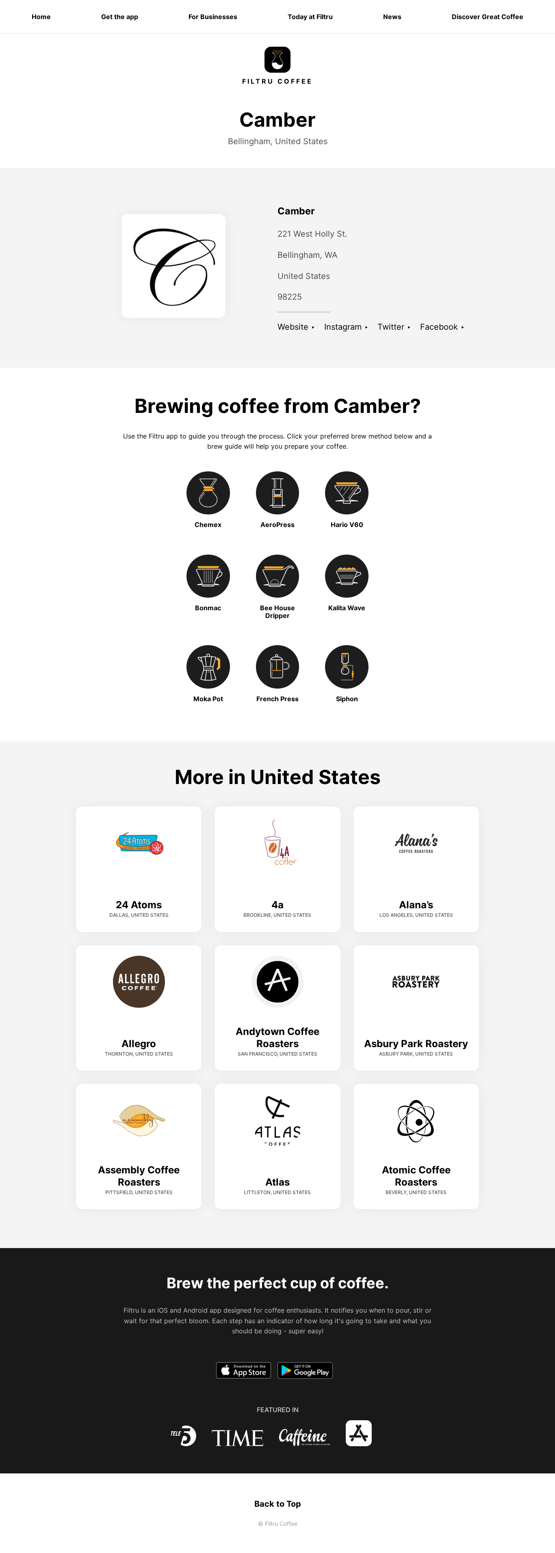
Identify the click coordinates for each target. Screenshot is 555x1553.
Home (41, 17)
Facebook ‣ (442, 327)
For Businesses (213, 17)
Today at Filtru (310, 17)
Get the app (119, 17)
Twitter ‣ (394, 327)
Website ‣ (296, 327)
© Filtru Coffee (277, 1523)
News (392, 17)
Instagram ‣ (346, 327)
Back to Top (277, 1504)
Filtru (156, 436)
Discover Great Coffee (487, 17)
